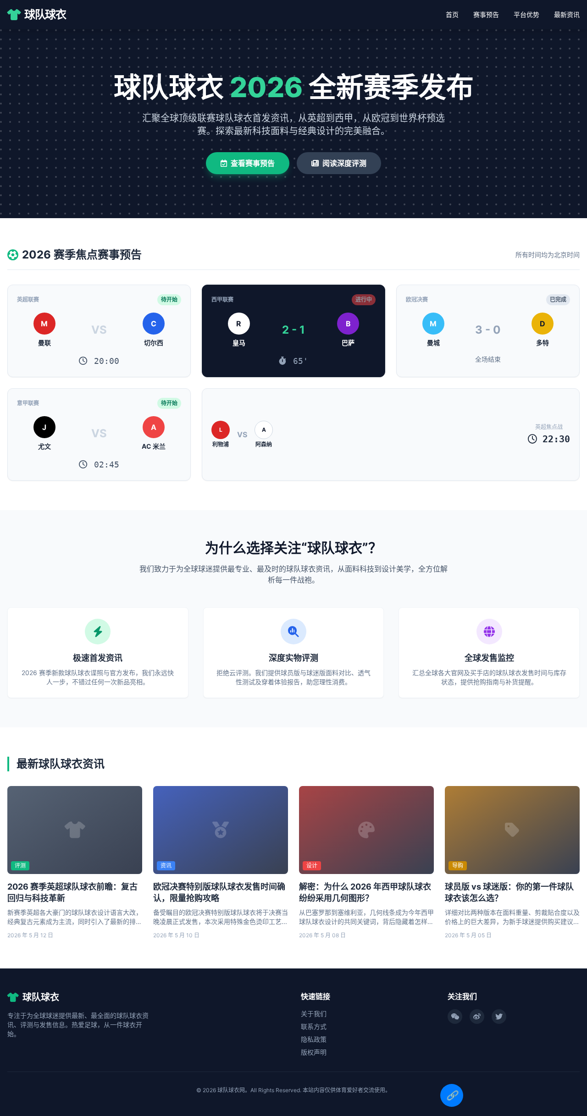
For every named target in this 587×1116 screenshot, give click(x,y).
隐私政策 (314, 1039)
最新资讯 (567, 14)
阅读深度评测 (344, 163)
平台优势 (526, 14)
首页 (452, 14)
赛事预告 (486, 14)
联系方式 (314, 1026)
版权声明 (314, 1052)
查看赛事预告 (253, 163)
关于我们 (314, 1013)
